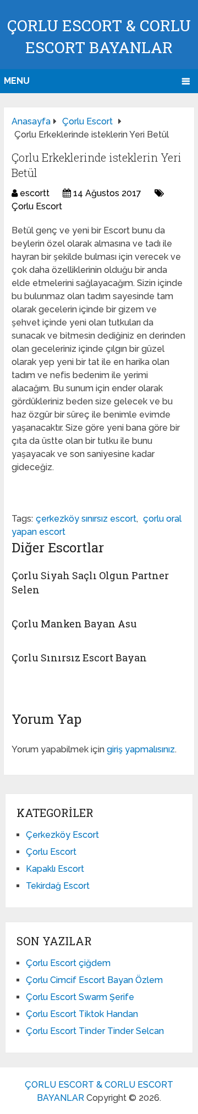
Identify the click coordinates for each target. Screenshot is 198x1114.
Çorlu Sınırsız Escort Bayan (79, 657)
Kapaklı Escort (55, 869)
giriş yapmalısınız (141, 749)
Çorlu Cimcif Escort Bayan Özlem (94, 980)
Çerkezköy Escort (62, 835)
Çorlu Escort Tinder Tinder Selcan (95, 1031)
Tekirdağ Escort (58, 886)
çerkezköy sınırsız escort (86, 518)
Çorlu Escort (37, 206)
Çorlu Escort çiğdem (68, 963)
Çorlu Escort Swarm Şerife (80, 997)
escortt (35, 193)
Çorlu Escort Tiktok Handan (82, 1014)
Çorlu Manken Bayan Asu (74, 623)
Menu (17, 81)
